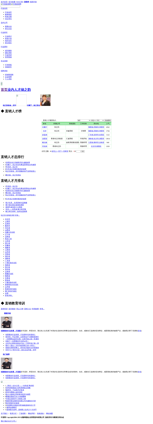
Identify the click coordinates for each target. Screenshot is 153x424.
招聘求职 (4, 71)
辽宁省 (7, 234)
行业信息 (4, 8)
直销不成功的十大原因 (14, 207)
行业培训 (8, 55)
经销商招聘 (9, 75)
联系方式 (13, 413)
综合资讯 (8, 19)
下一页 (62, 151)
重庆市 (7, 226)
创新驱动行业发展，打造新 (11, 331)
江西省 (7, 250)
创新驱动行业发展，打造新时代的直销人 (20, 334)
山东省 (7, 252)
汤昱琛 (44, 138)
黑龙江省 (8, 239)
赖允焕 (44, 142)
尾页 (66, 151)
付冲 (44, 131)
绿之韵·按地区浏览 (8, 215)
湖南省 (7, 258)
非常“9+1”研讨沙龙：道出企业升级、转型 (21, 350)
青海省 (7, 280)
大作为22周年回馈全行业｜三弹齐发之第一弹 (22, 343)
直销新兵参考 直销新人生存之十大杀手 (22, 409)
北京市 (7, 219)
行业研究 (4, 32)
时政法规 (8, 16)
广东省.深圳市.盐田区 (96, 135)
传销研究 (8, 67)
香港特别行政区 (11, 289)
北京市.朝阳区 (96, 146)
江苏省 (7, 241)
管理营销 (8, 57)
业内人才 (14, 89)
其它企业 (8, 29)
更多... (3, 117)
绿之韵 (26, 89)
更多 (139, 331)
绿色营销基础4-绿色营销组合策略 (18, 388)
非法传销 (4, 61)
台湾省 (7, 287)
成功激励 (8, 50)
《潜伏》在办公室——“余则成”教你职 (20, 385)
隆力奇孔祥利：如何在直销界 (16, 211)
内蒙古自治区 (10, 232)
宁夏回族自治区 (11, 282)
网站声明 (31, 413)
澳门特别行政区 (11, 291)
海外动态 (8, 41)
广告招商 (22, 413)
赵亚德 (44, 135)
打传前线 (8, 65)
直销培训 (4, 309)
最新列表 (33, 2)
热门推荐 (6, 354)
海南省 (7, 265)
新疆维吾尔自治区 (11, 284)
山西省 (7, 230)
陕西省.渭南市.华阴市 (96, 127)
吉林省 (7, 236)
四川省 (7, 267)
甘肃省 (7, 278)
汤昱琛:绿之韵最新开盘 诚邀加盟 (18, 162)
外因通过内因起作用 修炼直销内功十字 (21, 405)
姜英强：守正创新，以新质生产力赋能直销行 (22, 337)
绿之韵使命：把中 (9, 105)
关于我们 (4, 413)
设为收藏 (12, 2)
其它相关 (8, 43)
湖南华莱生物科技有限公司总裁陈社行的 (21, 401)
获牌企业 (8, 26)
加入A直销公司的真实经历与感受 (18, 394)
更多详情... (9, 295)
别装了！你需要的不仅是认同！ (17, 341)
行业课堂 (4, 47)
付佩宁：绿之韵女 (33, 105)
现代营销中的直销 (12, 403)
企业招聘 (8, 77)
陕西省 (7, 276)
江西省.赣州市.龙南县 (96, 142)
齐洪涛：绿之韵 (11, 167)
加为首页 (4, 2)
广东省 (7, 260)
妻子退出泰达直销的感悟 (15, 205)
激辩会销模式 (12, 407)
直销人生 (27, 309)
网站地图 (49, 413)
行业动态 (8, 12)
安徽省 (7, 245)
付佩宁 (44, 127)
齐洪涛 (44, 146)
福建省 (7, 247)
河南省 (7, 254)
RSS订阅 (19, 2)
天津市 (7, 223)
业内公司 (4, 22)
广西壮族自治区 (11, 263)
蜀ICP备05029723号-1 (8, 421)
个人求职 (8, 79)
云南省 (7, 271)
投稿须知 (40, 413)
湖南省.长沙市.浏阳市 (96, 138)
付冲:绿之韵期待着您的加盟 (16, 169)
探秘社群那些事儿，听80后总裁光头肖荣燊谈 (22, 348)
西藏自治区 (9, 274)
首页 (4, 89)
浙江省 (7, 243)
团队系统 (8, 53)
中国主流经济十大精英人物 (16, 399)
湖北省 (7, 256)
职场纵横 (35, 309)
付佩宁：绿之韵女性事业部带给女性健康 (21, 165)
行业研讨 (8, 36)
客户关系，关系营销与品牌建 (16, 203)
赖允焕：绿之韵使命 (13, 175)
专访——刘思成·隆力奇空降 (16, 209)
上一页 (57, 151)
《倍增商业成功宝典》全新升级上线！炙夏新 (22, 339)
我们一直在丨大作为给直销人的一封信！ (20, 345)
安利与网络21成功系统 (14, 392)
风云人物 (19, 309)
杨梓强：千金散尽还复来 (15, 390)
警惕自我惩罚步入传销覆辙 (16, 396)
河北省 (7, 228)
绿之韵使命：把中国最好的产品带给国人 (21, 171)
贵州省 (7, 269)
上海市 (7, 221)
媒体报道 (8, 14)
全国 (6, 293)
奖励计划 (8, 38)
